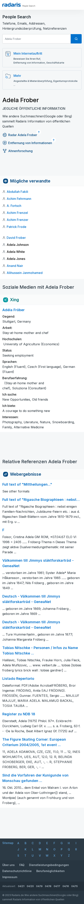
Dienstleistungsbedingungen (49, 865)
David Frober (16, 238)
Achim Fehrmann (19, 199)
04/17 (57, 886)
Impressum (9, 877)
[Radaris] (11, 5)
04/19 (39, 886)
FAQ (21, 865)
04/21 (21, 886)
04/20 (30, 886)
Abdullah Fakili (17, 192)
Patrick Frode (16, 227)
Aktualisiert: (9, 886)
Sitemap (7, 843)
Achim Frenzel (17, 213)
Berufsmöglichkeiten (50, 871)
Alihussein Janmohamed (25, 273)
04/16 (66, 886)
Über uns (8, 865)
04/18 (48, 886)
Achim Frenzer (17, 220)
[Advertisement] (42, 167)
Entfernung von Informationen (30, 143)
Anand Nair (15, 266)
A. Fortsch (14, 206)
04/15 (74, 886)
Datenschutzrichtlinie (17, 871)
